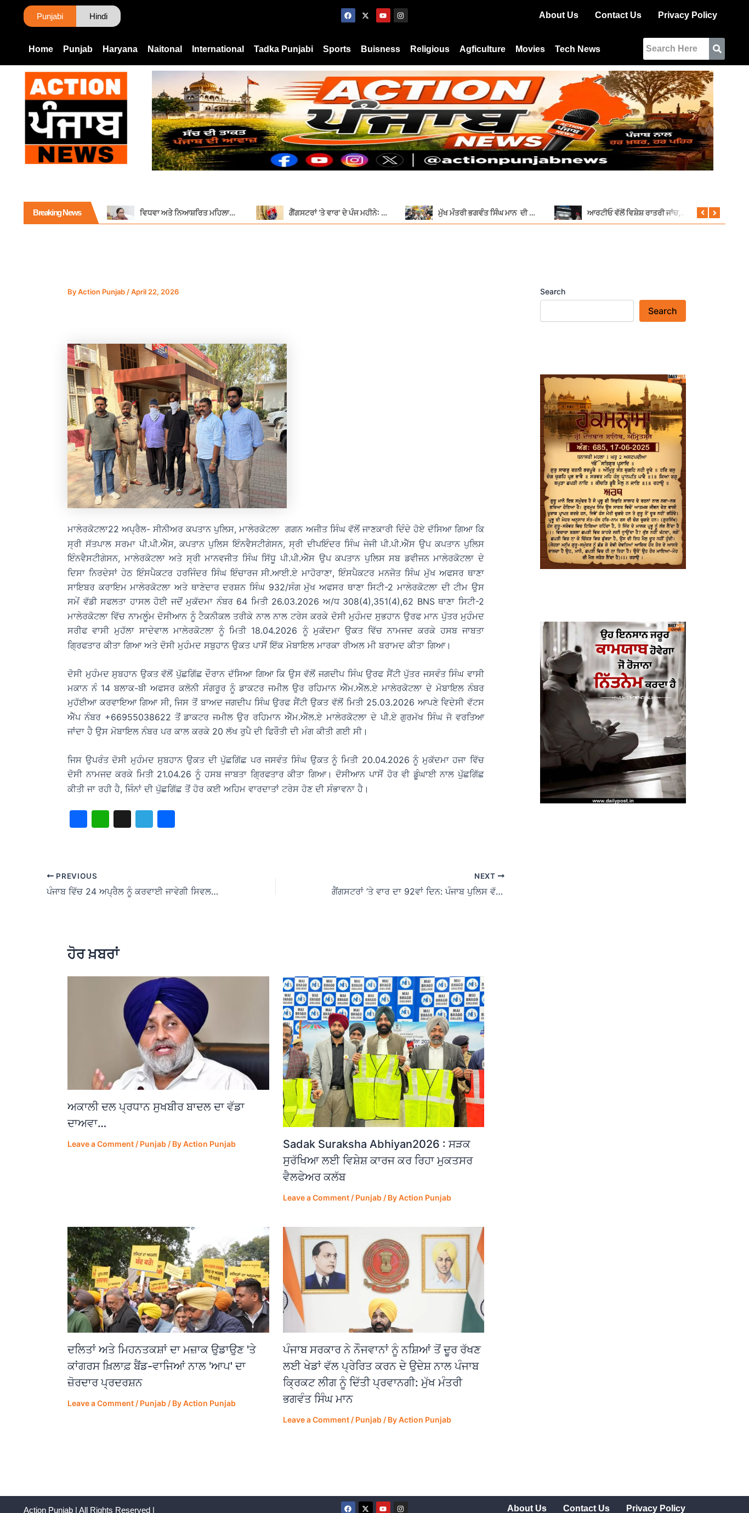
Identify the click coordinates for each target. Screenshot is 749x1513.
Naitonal (164, 49)
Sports (337, 49)
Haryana (120, 49)
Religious (430, 49)
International (218, 49)
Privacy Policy (687, 15)
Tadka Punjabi (283, 49)
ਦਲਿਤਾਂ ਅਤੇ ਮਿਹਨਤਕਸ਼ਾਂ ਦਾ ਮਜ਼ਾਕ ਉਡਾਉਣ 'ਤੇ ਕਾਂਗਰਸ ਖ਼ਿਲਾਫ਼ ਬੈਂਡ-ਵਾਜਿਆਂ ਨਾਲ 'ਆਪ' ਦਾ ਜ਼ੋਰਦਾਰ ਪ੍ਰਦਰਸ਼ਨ (161, 1366)
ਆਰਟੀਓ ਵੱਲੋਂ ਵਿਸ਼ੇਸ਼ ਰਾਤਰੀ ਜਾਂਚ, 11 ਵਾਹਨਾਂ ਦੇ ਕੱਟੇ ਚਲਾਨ (667, 212)
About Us (558, 15)
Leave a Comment (100, 1143)
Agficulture (482, 49)
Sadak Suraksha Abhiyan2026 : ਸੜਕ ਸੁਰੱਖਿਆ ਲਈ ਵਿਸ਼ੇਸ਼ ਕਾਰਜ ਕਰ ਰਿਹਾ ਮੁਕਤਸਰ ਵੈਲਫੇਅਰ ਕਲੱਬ (378, 1160)
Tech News (577, 49)
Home (41, 49)
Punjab (78, 49)
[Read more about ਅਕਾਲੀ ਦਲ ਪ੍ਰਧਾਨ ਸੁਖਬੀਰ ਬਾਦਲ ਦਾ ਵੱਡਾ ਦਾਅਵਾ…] (168, 1033)
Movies (530, 49)
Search (552, 291)
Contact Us (618, 15)
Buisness (380, 49)
